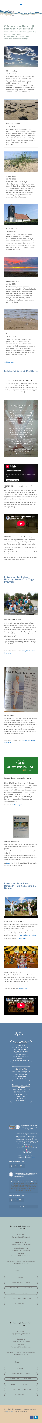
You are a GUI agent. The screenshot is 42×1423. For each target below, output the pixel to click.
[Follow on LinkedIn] (36, 1417)
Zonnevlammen (12, 281)
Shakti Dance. (23, 938)
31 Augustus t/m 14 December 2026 (21, 1042)
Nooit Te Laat (11, 229)
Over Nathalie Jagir (21, 1282)
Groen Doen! (11, 176)
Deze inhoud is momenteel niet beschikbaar (23, 1182)
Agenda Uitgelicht (19, 1033)
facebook (9, 863)
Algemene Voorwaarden (21, 1293)
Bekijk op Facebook (14, 1161)
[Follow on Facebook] (31, 1417)
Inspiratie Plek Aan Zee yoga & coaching (26, 1173)
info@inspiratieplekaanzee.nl (21, 1237)
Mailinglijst (21, 1303)
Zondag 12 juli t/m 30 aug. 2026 (21, 1086)
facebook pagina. (17, 805)
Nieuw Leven (11, 334)
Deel (23, 1161)
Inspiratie (21, 1277)
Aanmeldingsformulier (21, 1298)
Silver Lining (11, 71)
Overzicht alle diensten (21, 1287)
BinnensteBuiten (13, 123)
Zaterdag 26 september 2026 (21, 1068)
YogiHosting (9, 1411)
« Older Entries (9, 362)
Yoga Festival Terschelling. (27, 935)
